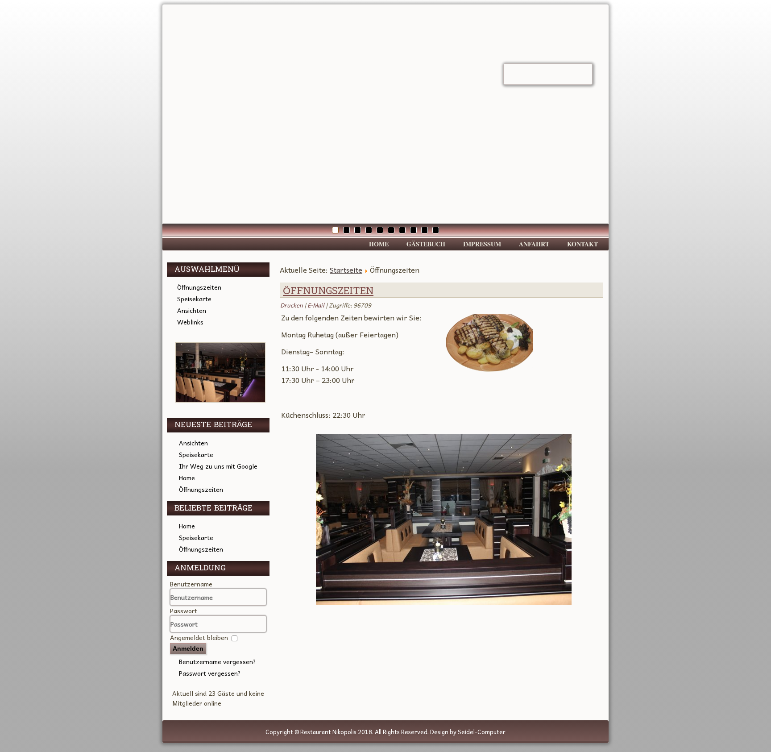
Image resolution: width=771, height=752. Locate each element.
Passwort (183, 610)
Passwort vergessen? (210, 673)
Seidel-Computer (482, 731)
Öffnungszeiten (199, 287)
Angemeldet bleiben (199, 637)
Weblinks (190, 322)
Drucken (292, 305)
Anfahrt (534, 244)
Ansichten (191, 310)
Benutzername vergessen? (217, 661)
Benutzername (191, 584)
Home (379, 244)
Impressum (482, 244)
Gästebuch (425, 244)
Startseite (346, 269)
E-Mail (316, 305)
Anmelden (188, 648)
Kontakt (582, 244)
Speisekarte (194, 298)
